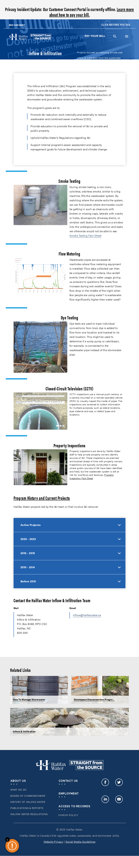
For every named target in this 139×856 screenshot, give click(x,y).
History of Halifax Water (27, 802)
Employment (69, 793)
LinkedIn (105, 801)
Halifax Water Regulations (29, 814)
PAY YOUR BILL (95, 36)
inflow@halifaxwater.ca (87, 615)
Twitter (119, 784)
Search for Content (114, 36)
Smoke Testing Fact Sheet (86, 235)
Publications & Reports (26, 808)
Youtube (119, 801)
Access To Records (74, 806)
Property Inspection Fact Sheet (92, 476)
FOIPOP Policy (68, 815)
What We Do (18, 789)
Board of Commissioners (27, 795)
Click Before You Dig (115, 24)
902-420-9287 (17, 25)
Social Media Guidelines (80, 842)
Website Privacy (53, 842)
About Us (18, 780)
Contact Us (68, 780)
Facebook (105, 784)
